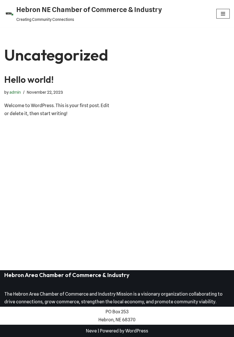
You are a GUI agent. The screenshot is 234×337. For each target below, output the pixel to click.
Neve (91, 331)
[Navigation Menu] (223, 14)
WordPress (136, 331)
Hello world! (29, 79)
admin (15, 92)
